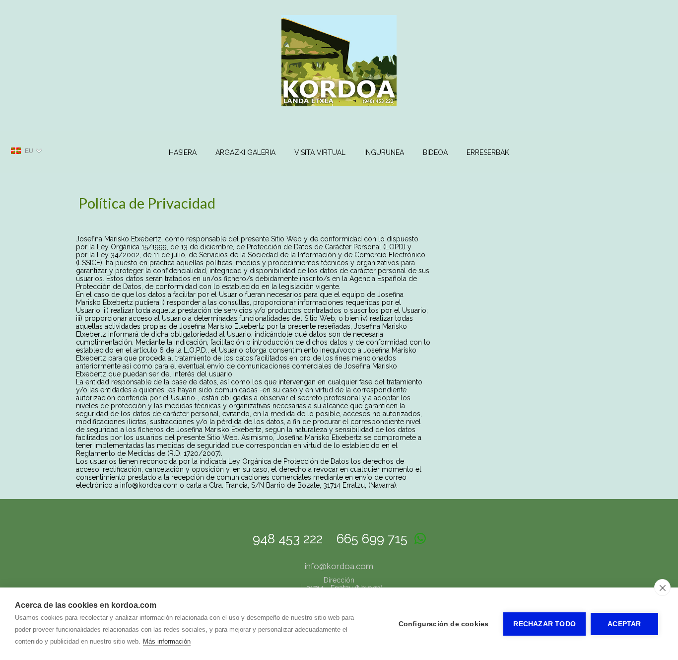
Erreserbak (488, 152)
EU (29, 150)
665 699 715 (372, 538)
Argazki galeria (245, 152)
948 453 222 (288, 538)
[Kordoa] (339, 112)
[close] (662, 587)
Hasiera (183, 152)
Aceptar (624, 624)
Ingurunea (384, 152)
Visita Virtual (319, 152)
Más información (167, 641)
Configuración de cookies (444, 624)
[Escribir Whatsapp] (420, 538)
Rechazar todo (544, 624)
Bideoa (435, 152)
